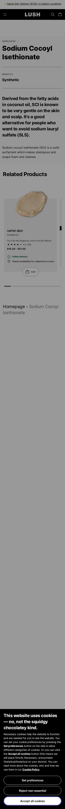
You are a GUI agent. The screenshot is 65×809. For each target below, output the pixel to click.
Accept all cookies (32, 801)
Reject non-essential (32, 790)
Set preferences (32, 780)
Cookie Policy (30, 769)
